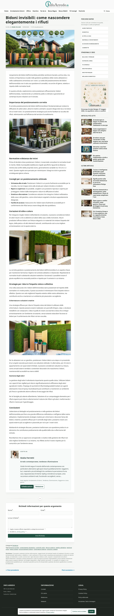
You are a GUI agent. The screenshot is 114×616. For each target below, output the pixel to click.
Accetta (91, 611)
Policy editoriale (83, 597)
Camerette (85, 47)
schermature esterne (40, 549)
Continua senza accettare (79, 611)
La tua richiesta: (13, 518)
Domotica (85, 32)
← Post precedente (12, 570)
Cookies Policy (82, 593)
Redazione (39, 487)
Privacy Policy (82, 589)
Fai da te (43, 11)
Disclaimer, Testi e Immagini (86, 601)
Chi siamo (44, 593)
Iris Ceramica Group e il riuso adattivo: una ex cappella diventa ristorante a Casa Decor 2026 (100, 215)
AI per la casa (86, 36)
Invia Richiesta (40, 535)
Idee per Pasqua (87, 72)
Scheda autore (26, 487)
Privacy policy (50, 612)
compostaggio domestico (27, 547)
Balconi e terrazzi (88, 57)
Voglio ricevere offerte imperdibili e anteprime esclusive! (27, 529)
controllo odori (40, 547)
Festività (82, 11)
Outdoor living (87, 61)
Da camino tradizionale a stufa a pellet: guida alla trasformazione (100, 158)
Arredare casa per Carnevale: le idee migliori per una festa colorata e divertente (100, 140)
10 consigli (86, 64)
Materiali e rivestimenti (90, 40)
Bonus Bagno (52, 11)
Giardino (35, 11)
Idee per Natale (87, 68)
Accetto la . (18, 532)
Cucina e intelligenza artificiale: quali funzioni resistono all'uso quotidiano (100, 172)
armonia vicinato (14, 547)
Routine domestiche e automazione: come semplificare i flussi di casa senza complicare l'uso (100, 193)
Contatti (43, 589)
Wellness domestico (88, 76)
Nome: (10, 510)
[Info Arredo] (57, 4)
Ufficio (28, 11)
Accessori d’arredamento (90, 44)
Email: (43, 510)
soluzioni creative (52, 549)
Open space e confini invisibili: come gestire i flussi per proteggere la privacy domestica (100, 204)
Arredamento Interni (17, 11)
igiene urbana (14, 549)
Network (43, 601)
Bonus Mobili (63, 11)
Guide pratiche (87, 28)
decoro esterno (50, 547)
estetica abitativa (61, 547)
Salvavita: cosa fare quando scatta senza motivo (100, 148)
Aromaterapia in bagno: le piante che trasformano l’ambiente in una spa (100, 122)
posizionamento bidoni (26, 549)
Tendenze (15, 545)
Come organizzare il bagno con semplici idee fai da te (99, 130)
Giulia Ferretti (16, 27)
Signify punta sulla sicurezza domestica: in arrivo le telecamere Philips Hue (100, 182)
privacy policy (21, 532)
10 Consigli (73, 11)
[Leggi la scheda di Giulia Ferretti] (15, 454)
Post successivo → (68, 570)
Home (6, 11)
